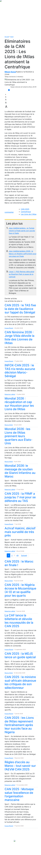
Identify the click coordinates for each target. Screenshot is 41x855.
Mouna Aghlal (9, 425)
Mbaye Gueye (10, 72)
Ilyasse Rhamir (9, 328)
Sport (11, 36)
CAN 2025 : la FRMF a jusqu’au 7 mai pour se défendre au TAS (20, 497)
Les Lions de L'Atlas (28, 214)
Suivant (24, 555)
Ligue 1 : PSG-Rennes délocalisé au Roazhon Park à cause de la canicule (21, 274)
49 (17, 555)
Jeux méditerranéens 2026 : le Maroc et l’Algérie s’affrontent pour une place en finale (22, 253)
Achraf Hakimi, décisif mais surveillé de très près (20, 531)
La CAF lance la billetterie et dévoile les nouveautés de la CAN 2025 (19, 620)
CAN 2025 (25, 209)
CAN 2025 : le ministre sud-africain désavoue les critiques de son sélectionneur (20, 682)
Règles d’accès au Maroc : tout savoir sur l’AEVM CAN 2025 (20, 765)
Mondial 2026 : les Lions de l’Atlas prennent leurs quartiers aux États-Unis (18, 436)
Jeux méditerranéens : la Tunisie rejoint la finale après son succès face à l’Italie (22, 230)
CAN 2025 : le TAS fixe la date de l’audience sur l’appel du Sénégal (20, 308)
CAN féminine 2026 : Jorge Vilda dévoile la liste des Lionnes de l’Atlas (19, 337)
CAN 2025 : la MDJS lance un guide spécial (20, 655)
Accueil (7, 36)
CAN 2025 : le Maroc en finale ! (19, 563)
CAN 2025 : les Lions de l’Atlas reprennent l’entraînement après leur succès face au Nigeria (19, 725)
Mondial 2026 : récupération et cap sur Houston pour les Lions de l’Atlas (19, 404)
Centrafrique (26, 212)
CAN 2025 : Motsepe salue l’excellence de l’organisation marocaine (19, 794)
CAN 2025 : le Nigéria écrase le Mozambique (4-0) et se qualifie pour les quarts (20, 590)
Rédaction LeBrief (10, 394)
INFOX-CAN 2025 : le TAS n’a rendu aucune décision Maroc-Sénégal (20, 370)
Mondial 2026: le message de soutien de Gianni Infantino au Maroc (20, 471)
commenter (9, 212)
